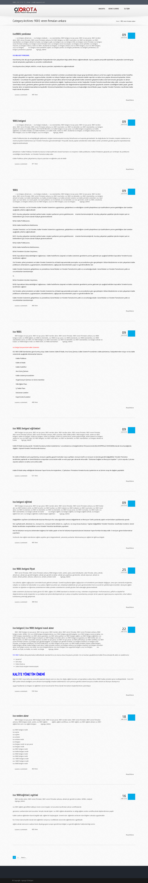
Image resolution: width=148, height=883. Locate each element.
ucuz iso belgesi (18, 47)
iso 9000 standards (71, 338)
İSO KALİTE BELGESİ (43, 129)
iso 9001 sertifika (91, 640)
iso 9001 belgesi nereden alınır (54, 638)
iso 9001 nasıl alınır (70, 40)
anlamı (44, 577)
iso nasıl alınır (21, 200)
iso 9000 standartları (85, 338)
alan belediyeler (78, 573)
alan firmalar (88, 573)
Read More (130, 100)
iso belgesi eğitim (54, 512)
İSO (29, 634)
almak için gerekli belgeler (29, 575)
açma (69, 573)
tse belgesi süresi (23, 647)
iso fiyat (20, 649)
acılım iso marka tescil (63, 436)
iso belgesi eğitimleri (31, 514)
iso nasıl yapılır (32, 200)
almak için (16, 575)
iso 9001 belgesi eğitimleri (26, 428)
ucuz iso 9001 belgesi (92, 46)
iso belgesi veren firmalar (85, 42)
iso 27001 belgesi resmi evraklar (89, 634)
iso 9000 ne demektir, (41, 338)
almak (100, 573)
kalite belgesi (95, 643)
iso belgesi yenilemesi (88, 47)
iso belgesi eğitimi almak (82, 512)
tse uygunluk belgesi (73, 647)
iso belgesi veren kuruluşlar (61, 44)
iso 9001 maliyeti (73, 508)
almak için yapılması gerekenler (69, 575)
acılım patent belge (78, 436)
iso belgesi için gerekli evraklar (61, 641)
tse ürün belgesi (59, 647)
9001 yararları (58, 435)
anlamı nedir (51, 577)
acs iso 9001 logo (26, 438)
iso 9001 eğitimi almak (87, 722)
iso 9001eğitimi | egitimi (25, 795)
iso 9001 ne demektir (84, 40)
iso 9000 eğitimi (28, 338)
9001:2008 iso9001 (69, 435)
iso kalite (27, 649)
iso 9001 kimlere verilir (23, 508)
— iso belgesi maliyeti (39, 38)
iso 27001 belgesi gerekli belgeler (65, 634)
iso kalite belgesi (30, 129)
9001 (15, 190)
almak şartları (22, 577)
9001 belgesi (19, 120)
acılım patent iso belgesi (94, 436)
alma (95, 573)
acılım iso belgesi (49, 436)
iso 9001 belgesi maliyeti (34, 638)
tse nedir (33, 647)
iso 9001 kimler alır (91, 638)
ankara (30, 577)
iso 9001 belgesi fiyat (24, 568)
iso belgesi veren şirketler (81, 44)
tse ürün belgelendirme (45, 647)
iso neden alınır (21, 715)
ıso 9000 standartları (51, 342)
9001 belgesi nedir (39, 720)
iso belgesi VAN (69, 42)
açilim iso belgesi (24, 436)
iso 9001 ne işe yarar (68, 510)
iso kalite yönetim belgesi (49, 198)
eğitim (54, 722)
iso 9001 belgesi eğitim (72, 636)
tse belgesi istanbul (81, 645)
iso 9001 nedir (94, 510)
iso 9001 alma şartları (56, 636)
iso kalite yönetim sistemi (67, 198)
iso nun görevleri (78, 200)
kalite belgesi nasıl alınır (35, 645)
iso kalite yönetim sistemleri (86, 198)
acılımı (65, 573)
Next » (23, 857)
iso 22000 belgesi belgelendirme (42, 634)
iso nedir (34, 649)
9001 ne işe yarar (85, 38)
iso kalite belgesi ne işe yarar (61, 129)
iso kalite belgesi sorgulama (82, 129)
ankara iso (37, 577)
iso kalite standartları (31, 198)
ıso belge (41, 649)
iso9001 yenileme (22, 34)
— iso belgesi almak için (23, 38)
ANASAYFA (102, 9)
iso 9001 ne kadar (82, 510)
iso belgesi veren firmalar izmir (40, 44)
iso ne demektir (66, 200)
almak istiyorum (86, 575)
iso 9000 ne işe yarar (56, 338)
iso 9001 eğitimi (42, 722)
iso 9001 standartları (87, 127)
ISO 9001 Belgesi (57, 40)
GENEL (25, 634)
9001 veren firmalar (24, 40)
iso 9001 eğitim (74, 722)
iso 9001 (17, 331)
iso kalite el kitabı (26, 131)
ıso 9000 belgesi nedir (25, 342)
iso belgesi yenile (58, 47)
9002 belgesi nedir (82, 435)
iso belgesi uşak (46, 42)
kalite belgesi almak (20, 645)
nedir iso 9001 (37, 46)
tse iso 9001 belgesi (78, 46)
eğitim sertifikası (62, 722)
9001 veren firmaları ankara (41, 40)
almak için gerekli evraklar (48, 575)
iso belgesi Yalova (25, 46)
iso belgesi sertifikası (26, 643)
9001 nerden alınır (51, 336)
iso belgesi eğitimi (22, 501)
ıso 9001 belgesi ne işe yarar (59, 643)
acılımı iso (16, 438)
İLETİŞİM (127, 9)
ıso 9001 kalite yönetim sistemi (79, 643)
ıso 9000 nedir (38, 342)
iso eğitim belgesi (30, 724)
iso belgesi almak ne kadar (31, 42)
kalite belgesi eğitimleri (47, 514)
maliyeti (89, 799)
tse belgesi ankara (67, 645)
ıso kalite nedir (51, 131)
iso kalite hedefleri (39, 131)
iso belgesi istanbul (80, 641)
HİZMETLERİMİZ (113, 9)
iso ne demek (55, 200)
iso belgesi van (58, 42)
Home (117, 21)
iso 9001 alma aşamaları (39, 636)
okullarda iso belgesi (50, 46)
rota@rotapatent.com (38, 2)
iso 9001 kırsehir (37, 508)
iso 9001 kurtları (49, 508)
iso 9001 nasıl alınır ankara (31, 640)
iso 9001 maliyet (61, 508)
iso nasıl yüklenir (44, 200)
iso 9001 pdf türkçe (78, 640)
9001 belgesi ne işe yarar (70, 38)
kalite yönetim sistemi (52, 645)
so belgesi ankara (64, 46)
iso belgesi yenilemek (72, 47)
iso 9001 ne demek (23, 510)
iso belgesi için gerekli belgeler (39, 641)
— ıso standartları (54, 38)
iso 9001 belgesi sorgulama (75, 638)
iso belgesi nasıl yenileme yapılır (39, 47)
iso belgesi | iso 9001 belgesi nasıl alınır (33, 628)
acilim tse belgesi (37, 436)
